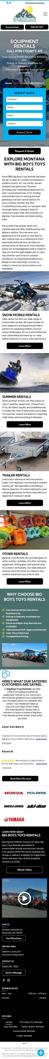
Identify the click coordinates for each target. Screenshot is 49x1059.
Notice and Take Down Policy (15, 1050)
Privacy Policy (6, 1048)
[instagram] (8, 980)
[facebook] (4, 980)
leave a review (22, 712)
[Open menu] (45, 14)
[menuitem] (9, 1022)
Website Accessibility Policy (35, 1050)
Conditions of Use (41, 1048)
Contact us (33, 262)
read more (41, 739)
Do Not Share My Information (23, 1048)
